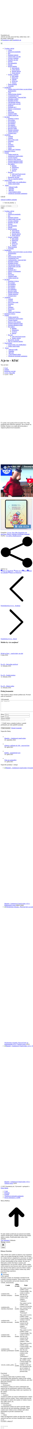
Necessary (6, 1274)
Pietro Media (4, 1188)
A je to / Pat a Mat (12, 532)
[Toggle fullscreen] (5, 1426)
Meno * (3, 714)
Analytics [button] (3, 1393)
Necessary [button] (4, 1272)
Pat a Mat (12, 536)
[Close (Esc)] (1, 1426)
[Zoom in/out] (7, 1426)
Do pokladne (13, 199)
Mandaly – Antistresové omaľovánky (15, 738)
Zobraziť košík (5, 199)
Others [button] (3, 1413)
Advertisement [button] (5, 1403)
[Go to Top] (16, 1232)
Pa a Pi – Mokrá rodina (7, 686)
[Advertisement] (16, 17)
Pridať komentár (25, 534)
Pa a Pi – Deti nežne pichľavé (9, 664)
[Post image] (6, 652)
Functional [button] (4, 1373)
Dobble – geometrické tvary (12, 753)
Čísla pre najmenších (10, 760)
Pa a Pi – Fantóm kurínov (8, 675)
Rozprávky (18, 536)
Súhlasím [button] (12, 1240)
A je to (8, 536)
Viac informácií (5, 1240)
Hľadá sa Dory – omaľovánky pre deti (12, 653)
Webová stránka (5, 718)
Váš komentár (5, 699)
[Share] (3, 1426)
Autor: (6, 534)
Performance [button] (4, 1383)
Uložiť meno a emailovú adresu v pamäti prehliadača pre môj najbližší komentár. (13, 724)
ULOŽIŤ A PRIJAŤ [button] (7, 1421)
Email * (3, 716)
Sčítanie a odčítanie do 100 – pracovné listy (17, 745)
